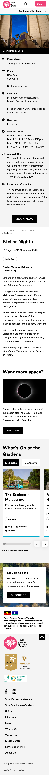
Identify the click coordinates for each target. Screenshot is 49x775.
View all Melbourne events (16, 550)
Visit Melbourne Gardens (18, 699)
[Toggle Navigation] (31, 4)
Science (9, 711)
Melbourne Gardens (30, 11)
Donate (41, 4)
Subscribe (18, 595)
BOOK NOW (24, 218)
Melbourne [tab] (11, 463)
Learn (8, 723)
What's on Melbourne (30, 231)
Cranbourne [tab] (31, 463)
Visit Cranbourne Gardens (19, 705)
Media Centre (12, 741)
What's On (11, 729)
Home (5, 231)
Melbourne (14, 231)
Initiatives (10, 717)
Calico (21, 770)
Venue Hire (11, 735)
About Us (10, 752)
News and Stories (15, 746)
